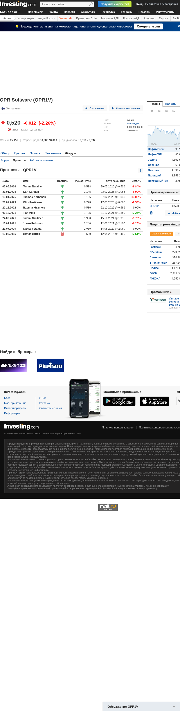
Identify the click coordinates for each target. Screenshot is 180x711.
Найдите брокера (17, 352)
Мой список (35, 12)
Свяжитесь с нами (50, 408)
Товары (155, 103)
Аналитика (88, 12)
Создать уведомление (128, 108)
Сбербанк (156, 252)
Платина (153, 170)
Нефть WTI (155, 154)
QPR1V (154, 206)
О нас (42, 398)
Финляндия (133, 123)
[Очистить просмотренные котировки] (151, 211)
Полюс (154, 268)
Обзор (5, 153)
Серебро (153, 165)
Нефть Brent (156, 149)
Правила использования (118, 427)
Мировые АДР (110, 18)
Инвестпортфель (15, 408)
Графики (126, 12)
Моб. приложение (15, 403)
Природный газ (158, 180)
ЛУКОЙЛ (155, 278)
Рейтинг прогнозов (41, 160)
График (20, 153)
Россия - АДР (131, 18)
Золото (152, 159)
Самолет (155, 257)
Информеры (12, 413)
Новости (69, 12)
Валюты (170, 103)
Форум (5, 160)
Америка (149, 18)
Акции (7, 18)
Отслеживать (97, 108)
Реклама (44, 403)
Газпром (155, 246)
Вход (139, 4)
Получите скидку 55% (115, 4)
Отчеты (35, 153)
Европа (163, 18)
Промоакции (159, 292)
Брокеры (144, 12)
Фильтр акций (25, 18)
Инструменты (165, 12)
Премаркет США (86, 18)
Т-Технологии (158, 262)
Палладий (154, 175)
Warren (64, 18)
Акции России (46, 18)
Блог (7, 398)
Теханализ (108, 12)
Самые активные (161, 233)
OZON (153, 273)
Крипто (53, 12)
